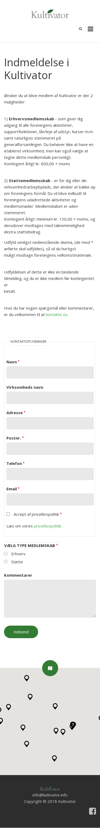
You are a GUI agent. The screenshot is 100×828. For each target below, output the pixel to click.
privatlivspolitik (47, 526)
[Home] (50, 788)
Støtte (17, 561)
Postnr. (13, 438)
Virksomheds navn (24, 387)
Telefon (14, 463)
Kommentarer (18, 575)
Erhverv (18, 553)
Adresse (14, 412)
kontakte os (56, 314)
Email (11, 488)
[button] (50, 668)
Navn (11, 361)
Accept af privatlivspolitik (36, 514)
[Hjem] (50, 13)
